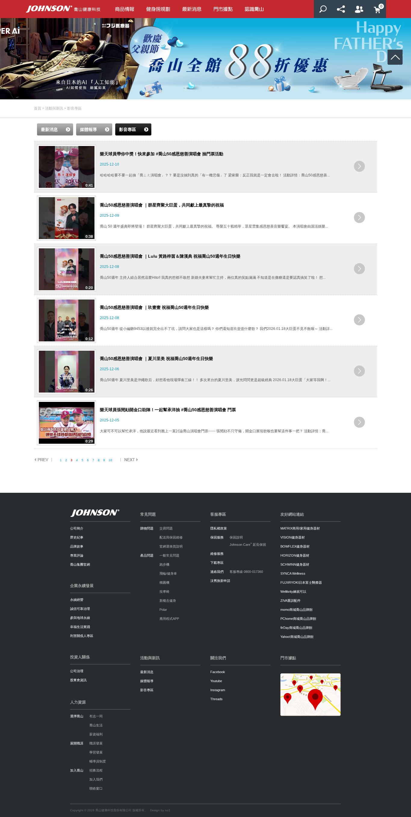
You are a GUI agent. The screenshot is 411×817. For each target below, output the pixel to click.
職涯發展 (96, 743)
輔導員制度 (97, 761)
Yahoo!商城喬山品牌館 (297, 636)
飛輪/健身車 (168, 573)
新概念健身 (167, 600)
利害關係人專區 (81, 636)
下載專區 (217, 562)
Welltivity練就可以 (293, 591)
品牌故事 (76, 546)
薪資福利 (96, 734)
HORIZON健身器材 (294, 555)
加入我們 (96, 779)
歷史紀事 (76, 537)
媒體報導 (146, 681)
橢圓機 (164, 582)
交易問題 (166, 528)
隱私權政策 (218, 528)
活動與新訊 (54, 108)
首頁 (37, 108)
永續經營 (76, 599)
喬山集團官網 (80, 564)
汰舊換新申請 (220, 580)
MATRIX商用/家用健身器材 (300, 528)
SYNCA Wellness (292, 573)
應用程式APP (169, 618)
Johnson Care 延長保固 (248, 544)
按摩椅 (164, 591)
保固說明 (236, 537)
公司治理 (76, 671)
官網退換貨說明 (171, 546)
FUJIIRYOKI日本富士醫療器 (301, 582)
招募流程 (96, 770)
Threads (216, 699)
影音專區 (146, 690)
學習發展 (96, 752)
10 (110, 460)
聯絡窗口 (96, 788)
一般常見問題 (169, 555)
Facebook (217, 672)
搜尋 (323, 9)
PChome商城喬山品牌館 (298, 618)
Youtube (216, 681)
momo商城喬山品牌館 (296, 609)
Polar (163, 609)
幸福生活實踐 (80, 627)
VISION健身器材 (292, 537)
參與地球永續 (80, 618)
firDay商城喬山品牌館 (296, 627)
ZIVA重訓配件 (290, 600)
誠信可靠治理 (80, 608)
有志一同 (96, 716)
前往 (359, 166)
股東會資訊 (78, 680)
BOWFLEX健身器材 (295, 546)
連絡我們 (217, 571)
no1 (167, 810)
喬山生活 (96, 725)
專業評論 (76, 555)
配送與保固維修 (171, 537)
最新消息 (146, 672)
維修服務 (217, 553)
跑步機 (164, 564)
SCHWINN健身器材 (294, 564)
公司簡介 (76, 528)
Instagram (217, 690)
